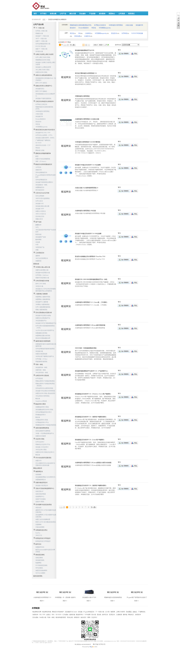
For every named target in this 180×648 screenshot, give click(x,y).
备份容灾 (83, 617)
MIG (53, 614)
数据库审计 (80, 614)
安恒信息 (78, 36)
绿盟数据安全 (40, 187)
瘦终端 (125, 614)
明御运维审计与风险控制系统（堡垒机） (45, 385)
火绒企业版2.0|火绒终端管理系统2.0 (86, 188)
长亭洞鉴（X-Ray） (42, 359)
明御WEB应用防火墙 (42, 278)
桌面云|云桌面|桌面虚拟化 (44, 75)
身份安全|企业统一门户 (43, 145)
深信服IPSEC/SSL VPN (43, 132)
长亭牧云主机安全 (41, 104)
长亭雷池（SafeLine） (42, 275)
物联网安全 (39, 471)
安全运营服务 (40, 196)
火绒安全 (88, 36)
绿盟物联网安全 (41, 479)
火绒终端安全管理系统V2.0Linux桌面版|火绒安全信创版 (93, 462)
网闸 (88, 617)
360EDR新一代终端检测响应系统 (85, 348)
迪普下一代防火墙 (41, 49)
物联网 (113, 612)
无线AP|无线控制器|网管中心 (45, 488)
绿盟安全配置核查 (41, 354)
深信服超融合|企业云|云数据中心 (45, 95)
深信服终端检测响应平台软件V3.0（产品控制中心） (92, 371)
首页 (43, 19)
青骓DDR (39, 170)
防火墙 (93, 614)
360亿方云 (39, 535)
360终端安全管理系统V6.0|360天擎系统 (87, 142)
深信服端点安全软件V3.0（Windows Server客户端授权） (93, 394)
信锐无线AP (39, 491)
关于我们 (43, 13)
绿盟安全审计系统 (41, 72)
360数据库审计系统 (42, 420)
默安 (37, 156)
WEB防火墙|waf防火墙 (43, 267)
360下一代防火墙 (41, 38)
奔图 (37, 250)
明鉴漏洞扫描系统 (41, 361)
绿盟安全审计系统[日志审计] (45, 452)
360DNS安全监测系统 (43, 198)
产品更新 (92, 13)
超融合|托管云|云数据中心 (44, 86)
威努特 (38, 256)
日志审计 (94, 617)
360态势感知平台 (41, 320)
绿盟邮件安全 (40, 547)
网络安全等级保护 (58, 612)
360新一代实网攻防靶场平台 (45, 433)
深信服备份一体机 (41, 185)
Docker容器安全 (41, 119)
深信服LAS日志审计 (42, 447)
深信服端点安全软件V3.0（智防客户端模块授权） (91, 417)
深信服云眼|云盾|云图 (42, 206)
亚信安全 (38, 121)
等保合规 (70, 617)
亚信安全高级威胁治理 (43, 338)
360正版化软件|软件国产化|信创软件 (46, 231)
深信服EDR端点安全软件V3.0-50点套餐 (88, 165)
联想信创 (38, 234)
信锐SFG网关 (40, 502)
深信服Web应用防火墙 (43, 272)
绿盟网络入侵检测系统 (43, 299)
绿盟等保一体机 (41, 370)
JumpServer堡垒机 (41, 401)
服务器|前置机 (37, 576)
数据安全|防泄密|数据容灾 (44, 164)
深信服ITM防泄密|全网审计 (44, 182)
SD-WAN (38, 143)
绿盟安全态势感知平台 (43, 318)
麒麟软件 (38, 225)
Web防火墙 (42, 617)
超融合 (135, 612)
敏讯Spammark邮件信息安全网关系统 (45, 551)
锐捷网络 (38, 563)
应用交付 (112, 614)
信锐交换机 (39, 557)
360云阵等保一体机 (42, 372)
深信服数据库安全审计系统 (44, 409)
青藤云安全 (39, 219)
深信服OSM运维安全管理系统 (45, 391)
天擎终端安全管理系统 (82, 96)
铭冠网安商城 (46, 612)
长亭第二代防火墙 (41, 31)
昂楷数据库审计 (41, 415)
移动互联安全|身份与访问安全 (45, 130)
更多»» (42, 601)
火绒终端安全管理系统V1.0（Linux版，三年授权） (91, 302)
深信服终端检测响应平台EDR (84, 50)
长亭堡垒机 (39, 378)
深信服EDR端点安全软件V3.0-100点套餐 (88, 233)
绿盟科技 (38, 261)
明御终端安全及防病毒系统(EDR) (44, 108)
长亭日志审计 (40, 442)
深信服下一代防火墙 (42, 36)
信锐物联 (38, 474)
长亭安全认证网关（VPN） (44, 135)
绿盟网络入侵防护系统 (43, 297)
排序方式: (118, 45)
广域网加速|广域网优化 (43, 140)
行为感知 (65, 614)
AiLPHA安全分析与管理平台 (45, 330)
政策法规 (53, 13)
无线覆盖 (129, 612)
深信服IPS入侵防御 (42, 302)
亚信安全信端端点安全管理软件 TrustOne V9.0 (90, 256)
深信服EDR (39, 116)
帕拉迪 (38, 398)
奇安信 (38, 124)
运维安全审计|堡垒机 (42, 375)
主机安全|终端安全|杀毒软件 (45, 101)
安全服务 (82, 13)
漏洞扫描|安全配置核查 (43, 341)
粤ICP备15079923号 (99, 644)
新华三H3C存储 (41, 284)
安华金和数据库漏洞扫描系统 (45, 349)
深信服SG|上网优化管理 (43, 67)
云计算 (107, 612)
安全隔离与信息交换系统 (44, 504)
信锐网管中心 (40, 496)
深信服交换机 (40, 560)
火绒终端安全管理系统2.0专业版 (85, 211)
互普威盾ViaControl (71, 612)
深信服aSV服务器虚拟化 (43, 98)
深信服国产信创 (41, 237)
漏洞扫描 (72, 614)
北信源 (38, 242)
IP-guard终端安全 (88, 612)
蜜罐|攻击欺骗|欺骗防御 (43, 153)
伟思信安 (38, 507)
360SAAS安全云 (41, 214)
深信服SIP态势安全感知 (43, 315)
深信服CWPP (40, 209)
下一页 (73, 45)
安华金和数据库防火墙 (43, 44)
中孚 (37, 245)
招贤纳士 (112, 13)
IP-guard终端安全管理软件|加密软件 (46, 176)
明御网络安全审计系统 (43, 60)
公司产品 (63, 13)
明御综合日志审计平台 (43, 444)
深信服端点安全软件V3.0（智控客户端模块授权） (91, 485)
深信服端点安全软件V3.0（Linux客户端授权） (90, 440)
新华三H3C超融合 (41, 91)
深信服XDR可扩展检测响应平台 (46, 323)
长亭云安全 (39, 201)
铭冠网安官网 (36, 612)
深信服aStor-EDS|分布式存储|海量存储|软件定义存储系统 (46, 290)
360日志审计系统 (41, 449)
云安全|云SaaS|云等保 (42, 193)
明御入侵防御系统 (41, 309)
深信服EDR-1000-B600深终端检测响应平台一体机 (91, 279)
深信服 (80, 612)
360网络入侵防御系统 (42, 304)
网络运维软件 (37, 468)
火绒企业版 (39, 114)
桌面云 (48, 614)
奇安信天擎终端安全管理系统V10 (86, 73)
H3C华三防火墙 (41, 46)
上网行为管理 (120, 612)
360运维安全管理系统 (42, 396)
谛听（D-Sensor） (41, 161)
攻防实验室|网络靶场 (42, 428)
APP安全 (38, 167)
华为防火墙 (39, 51)
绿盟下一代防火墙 (41, 41)
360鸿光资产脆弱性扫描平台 (45, 356)
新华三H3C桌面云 (41, 83)
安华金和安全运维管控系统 (44, 388)
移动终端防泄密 (61, 617)
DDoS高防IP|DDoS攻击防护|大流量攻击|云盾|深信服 (45, 464)
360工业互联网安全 (42, 258)
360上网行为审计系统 (42, 70)
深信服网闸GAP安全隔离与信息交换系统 (46, 516)
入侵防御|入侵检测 (42, 294)
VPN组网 (87, 614)
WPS (37, 227)
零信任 (38, 148)
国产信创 (38, 222)
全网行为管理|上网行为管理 (44, 54)
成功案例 (102, 13)
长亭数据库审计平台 (42, 422)
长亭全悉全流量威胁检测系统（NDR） (45, 327)
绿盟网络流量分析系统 (43, 335)
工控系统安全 (40, 253)
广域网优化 (141, 612)
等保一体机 (39, 364)
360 (80, 33)
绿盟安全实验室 (41, 436)
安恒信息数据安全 (41, 172)
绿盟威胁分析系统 (41, 333)
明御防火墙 (39, 33)
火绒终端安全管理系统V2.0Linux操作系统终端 (90, 325)
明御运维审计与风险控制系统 (45, 381)
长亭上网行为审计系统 (43, 57)
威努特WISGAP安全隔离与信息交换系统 (46, 511)
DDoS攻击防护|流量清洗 (43, 458)
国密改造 (36, 264)
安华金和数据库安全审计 (44, 412)
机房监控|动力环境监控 (43, 538)
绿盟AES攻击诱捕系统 (43, 159)
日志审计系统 (40, 439)
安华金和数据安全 (41, 180)
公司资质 (122, 13)
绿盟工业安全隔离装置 (43, 519)
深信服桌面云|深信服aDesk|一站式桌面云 (46, 79)
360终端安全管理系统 (42, 111)
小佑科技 (88, 33)
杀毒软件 (77, 617)
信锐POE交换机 (41, 499)
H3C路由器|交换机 (41, 565)
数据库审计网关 (41, 404)
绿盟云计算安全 (41, 211)
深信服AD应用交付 (42, 485)
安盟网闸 (38, 524)
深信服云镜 (39, 351)
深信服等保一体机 (41, 367)
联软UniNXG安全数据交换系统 (46, 522)
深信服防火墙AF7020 (89, 597)
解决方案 (73, 13)
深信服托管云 (40, 89)
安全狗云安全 (40, 216)
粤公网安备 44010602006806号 (83, 644)
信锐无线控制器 (41, 494)
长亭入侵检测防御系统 (43, 307)
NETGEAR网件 (40, 573)
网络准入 (131, 614)
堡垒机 (99, 614)
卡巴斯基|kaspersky (42, 127)
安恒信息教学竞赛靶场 (43, 431)
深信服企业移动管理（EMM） (45, 138)
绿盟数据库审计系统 (42, 407)
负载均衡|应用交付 (42, 482)
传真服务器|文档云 (42, 530)
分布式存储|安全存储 (42, 281)
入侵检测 (119, 614)
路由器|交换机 (40, 555)
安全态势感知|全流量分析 (44, 312)
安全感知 (35, 617)
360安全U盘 (39, 286)
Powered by (88, 646)
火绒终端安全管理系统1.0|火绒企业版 (87, 119)
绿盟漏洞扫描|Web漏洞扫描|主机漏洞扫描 (46, 345)
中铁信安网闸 (40, 527)
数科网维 (38, 239)
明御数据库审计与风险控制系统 (46, 425)
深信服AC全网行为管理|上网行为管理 (45, 63)
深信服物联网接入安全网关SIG (46, 477)
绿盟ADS (39, 460)
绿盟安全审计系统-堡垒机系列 (45, 393)
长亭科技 (125, 33)
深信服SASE (40, 203)
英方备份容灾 (40, 190)
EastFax (38, 533)
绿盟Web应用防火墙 (42, 270)
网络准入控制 (40, 150)
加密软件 (35, 614)
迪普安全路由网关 (41, 570)
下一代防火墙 (40, 28)
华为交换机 (39, 568)
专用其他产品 (40, 247)
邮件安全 (38, 544)
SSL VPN (42, 614)
